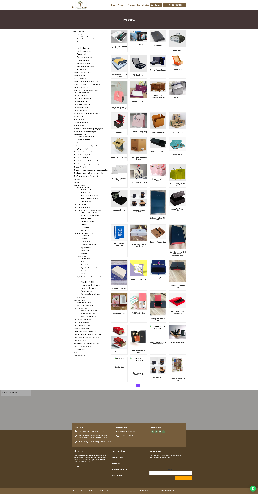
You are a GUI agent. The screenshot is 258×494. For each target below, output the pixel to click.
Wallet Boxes (85, 230)
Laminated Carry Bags (84, 319)
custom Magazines (80, 78)
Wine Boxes (84, 254)
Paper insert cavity (83, 101)
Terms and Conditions (167, 490)
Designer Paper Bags (84, 302)
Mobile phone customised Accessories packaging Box (91, 170)
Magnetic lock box (86, 291)
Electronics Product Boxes (89, 212)
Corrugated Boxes (83, 187)
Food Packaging (79, 116)
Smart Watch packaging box (82, 346)
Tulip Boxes (84, 274)
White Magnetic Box (80, 356)
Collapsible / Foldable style (89, 282)
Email (170, 469)
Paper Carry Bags (79, 300)
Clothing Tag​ (78, 34)
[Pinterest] (160, 431)
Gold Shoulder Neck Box (81, 123)
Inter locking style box (84, 51)
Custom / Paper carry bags (82, 72)
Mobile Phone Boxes (87, 221)
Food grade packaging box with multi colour (87, 113)
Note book (77, 179)
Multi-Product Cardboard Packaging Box (86, 176)
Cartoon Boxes (85, 192)
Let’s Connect (156, 5)
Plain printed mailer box (84, 57)
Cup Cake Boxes (86, 248)
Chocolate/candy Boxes (88, 245)
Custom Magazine (79, 75)
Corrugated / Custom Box (82, 37)
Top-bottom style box (84, 63)
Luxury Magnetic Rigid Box (82, 149)
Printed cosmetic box (83, 104)
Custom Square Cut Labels (85, 137)
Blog (138, 5)
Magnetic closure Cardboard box (84, 152)
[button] (122, 5)
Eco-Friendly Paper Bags (85, 305)
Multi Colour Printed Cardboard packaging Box (88, 173)
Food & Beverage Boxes (85, 233)
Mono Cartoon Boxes (87, 201)
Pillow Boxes (85, 271)
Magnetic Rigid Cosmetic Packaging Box (86, 161)
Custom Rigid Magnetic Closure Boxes (86, 81)
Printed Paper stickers (84, 140)
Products (121, 5)
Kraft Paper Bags (82, 308)
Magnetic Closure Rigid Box (82, 155)
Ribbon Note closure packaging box (85, 331)
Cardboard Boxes (86, 189)
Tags (78, 143)
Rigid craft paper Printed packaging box (86, 337)
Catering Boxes (85, 242)
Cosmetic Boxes (82, 204)
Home (113, 5)
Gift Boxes (84, 262)
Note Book (77, 182)
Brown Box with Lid (83, 92)
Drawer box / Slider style (88, 288)
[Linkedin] (163, 431)
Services (131, 5)
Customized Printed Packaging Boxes (89, 210)
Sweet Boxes (85, 251)
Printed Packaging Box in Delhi (83, 328)
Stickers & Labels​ (79, 349)
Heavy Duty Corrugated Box (89, 198)
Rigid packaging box (80, 340)
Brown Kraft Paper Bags (88, 313)
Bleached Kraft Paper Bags (89, 310)
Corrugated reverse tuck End (86, 39)
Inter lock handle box (83, 48)
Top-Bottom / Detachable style (90, 294)
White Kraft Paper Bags (88, 316)
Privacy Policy (143, 490)
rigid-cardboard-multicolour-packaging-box (87, 343)
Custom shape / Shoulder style (90, 285)
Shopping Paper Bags (84, 325)
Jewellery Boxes (86, 218)
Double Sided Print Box (81, 87)
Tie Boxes (84, 224)
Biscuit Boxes (85, 235)
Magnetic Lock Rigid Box (81, 158)
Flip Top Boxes (85, 259)
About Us (145, 5)
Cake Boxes (84, 239)
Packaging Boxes (79, 185)
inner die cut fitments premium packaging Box (88, 129)
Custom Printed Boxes (84, 207)
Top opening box (82, 107)
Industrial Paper (79, 126)
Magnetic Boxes (86, 265)
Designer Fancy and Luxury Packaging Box (87, 84)
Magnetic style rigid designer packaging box (87, 164)
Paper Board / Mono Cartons (90, 268)
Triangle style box (82, 110)
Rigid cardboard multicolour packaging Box (87, 334)
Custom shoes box (83, 42)
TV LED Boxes (85, 227)
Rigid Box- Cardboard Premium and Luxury (91, 277)
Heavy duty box (82, 45)
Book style (84, 279)
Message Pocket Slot (80, 167)
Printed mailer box (83, 60)
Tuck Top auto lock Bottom (85, 66)
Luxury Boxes (81, 257)
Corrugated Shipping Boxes (89, 195)
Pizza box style (82, 54)
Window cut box (82, 69)
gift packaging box (79, 120)
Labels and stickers (80, 135)
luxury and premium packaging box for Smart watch (90, 146)
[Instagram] (156, 431)
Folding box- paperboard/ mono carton (86, 90)
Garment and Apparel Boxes (90, 215)
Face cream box (82, 95)
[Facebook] (152, 431)
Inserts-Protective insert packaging (85, 132)
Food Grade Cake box (84, 98)
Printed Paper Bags (83, 322)
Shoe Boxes (81, 297)
